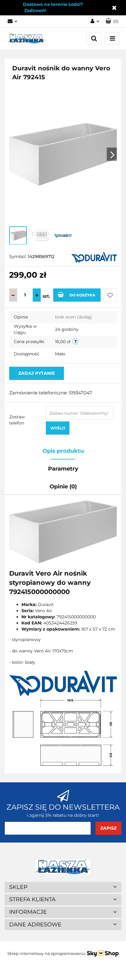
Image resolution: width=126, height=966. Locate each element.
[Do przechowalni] (110, 295)
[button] (111, 21)
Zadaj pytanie (36, 373)
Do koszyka (82, 295)
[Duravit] (94, 257)
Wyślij (57, 428)
